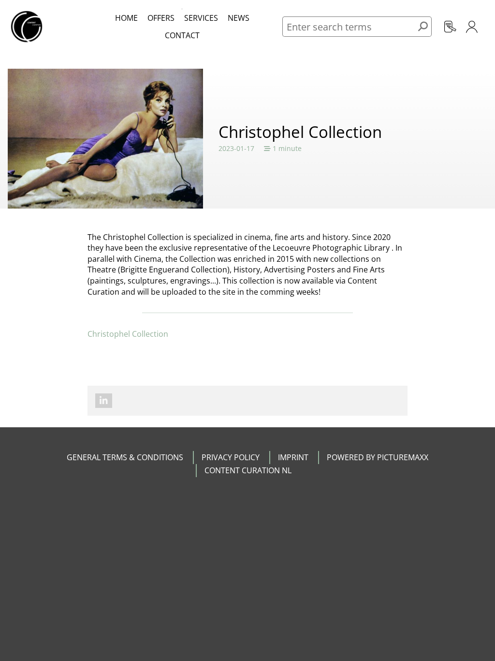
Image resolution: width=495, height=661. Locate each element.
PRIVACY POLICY (231, 457)
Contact (182, 35)
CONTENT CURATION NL (247, 470)
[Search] (423, 26)
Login (472, 26)
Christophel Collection (127, 334)
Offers (161, 18)
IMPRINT (293, 457)
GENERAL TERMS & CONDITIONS (125, 457)
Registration (450, 26)
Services (201, 18)
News (238, 18)
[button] (103, 400)
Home (126, 18)
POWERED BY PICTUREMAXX (377, 457)
